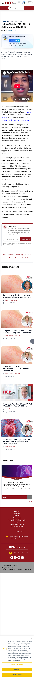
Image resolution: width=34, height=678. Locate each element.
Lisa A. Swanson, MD (11, 300)
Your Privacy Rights (17, 527)
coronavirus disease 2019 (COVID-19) (15, 120)
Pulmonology (19, 254)
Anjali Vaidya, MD (10, 446)
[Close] (32, 639)
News (20, 569)
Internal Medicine (14, 258)
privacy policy (10, 244)
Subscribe (25, 239)
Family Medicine (27, 258)
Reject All (17, 669)
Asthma (10, 254)
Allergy (5, 258)
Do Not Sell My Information (17, 520)
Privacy (17, 522)
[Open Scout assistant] (24, 2)
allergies (28, 112)
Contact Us (17, 518)
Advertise (17, 514)
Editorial (17, 516)
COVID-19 (28, 254)
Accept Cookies (17, 674)
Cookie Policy (16, 660)
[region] (17, 657)
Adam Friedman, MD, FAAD (13, 335)
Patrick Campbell (10, 409)
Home (4, 569)
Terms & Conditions (17, 524)
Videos (4, 254)
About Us (17, 511)
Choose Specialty (15, 8)
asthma (4, 117)
